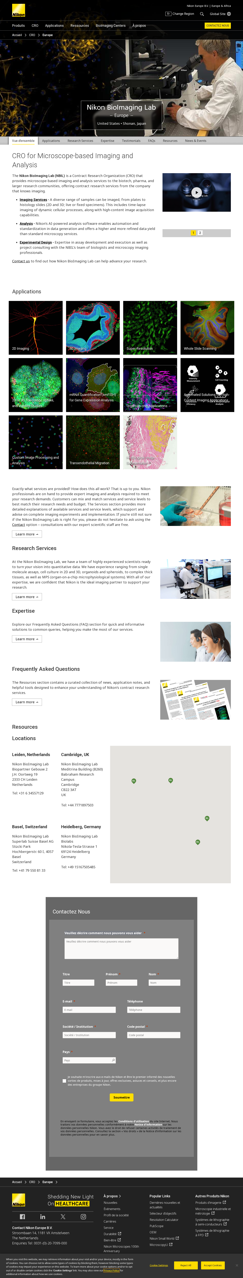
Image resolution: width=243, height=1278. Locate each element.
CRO (35, 26)
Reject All (186, 1265)
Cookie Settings (159, 1265)
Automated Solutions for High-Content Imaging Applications (207, 397)
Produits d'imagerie (208, 1203)
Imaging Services (33, 200)
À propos (139, 26)
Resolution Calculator (164, 1220)
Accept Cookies (213, 1265)
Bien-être (110, 1240)
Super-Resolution (140, 348)
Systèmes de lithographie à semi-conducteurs (212, 1222)
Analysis (26, 224)
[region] (121, 1266)
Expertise (107, 141)
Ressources (80, 26)
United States (109, 123)
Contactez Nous (217, 25)
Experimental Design (36, 242)
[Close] (237, 1265)
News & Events (195, 141)
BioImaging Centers (111, 26)
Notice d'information (148, 1124)
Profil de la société (116, 1215)
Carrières (110, 1221)
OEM (153, 1232)
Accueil (17, 35)
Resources (170, 141)
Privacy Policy (111, 1270)
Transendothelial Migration (89, 463)
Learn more (25, 534)
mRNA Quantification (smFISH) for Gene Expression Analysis (92, 397)
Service (109, 1228)
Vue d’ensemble (23, 141)
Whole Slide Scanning (200, 348)
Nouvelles (110, 1203)
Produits (18, 26)
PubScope (156, 1226)
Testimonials (131, 141)
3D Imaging (77, 348)
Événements (112, 1209)
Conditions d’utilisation (133, 1121)
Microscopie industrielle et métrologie (213, 1211)
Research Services (80, 141)
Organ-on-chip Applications (147, 406)
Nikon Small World (162, 1238)
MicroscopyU (159, 1245)
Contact (18, 524)
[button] (170, 781)
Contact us (21, 261)
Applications (54, 26)
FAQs (151, 141)
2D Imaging (20, 348)
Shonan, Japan (134, 123)
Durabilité (110, 1234)
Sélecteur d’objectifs (163, 1213)
